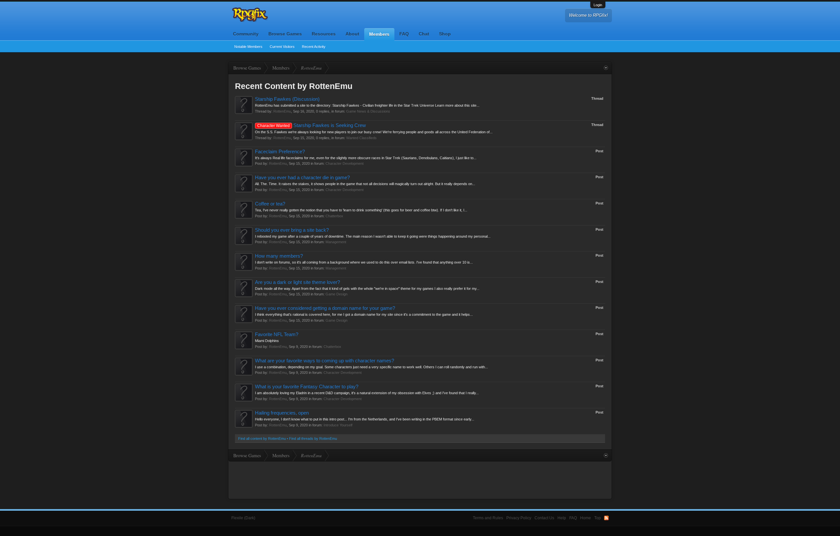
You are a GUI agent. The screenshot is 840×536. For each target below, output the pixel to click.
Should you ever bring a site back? (292, 230)
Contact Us (544, 518)
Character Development (345, 163)
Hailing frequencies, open (282, 413)
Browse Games (285, 33)
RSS (606, 518)
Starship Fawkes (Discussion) (287, 99)
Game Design (336, 294)
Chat (424, 33)
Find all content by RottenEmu (262, 438)
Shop (445, 33)
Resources (324, 33)
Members (379, 34)
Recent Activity (314, 47)
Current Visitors (282, 47)
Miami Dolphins (267, 341)
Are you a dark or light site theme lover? (297, 282)
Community (246, 33)
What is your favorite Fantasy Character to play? (306, 386)
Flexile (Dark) (243, 518)
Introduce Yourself (338, 425)
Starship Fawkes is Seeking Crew (311, 125)
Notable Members (248, 47)
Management (336, 242)
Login (598, 5)
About (352, 33)
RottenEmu (282, 111)
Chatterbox (334, 216)
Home (585, 518)
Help (561, 518)
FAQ (404, 33)
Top (597, 518)
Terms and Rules (488, 518)
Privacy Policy (518, 518)
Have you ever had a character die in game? (302, 177)
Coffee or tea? (270, 203)
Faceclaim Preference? (280, 151)
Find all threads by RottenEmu (313, 438)
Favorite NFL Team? (276, 334)
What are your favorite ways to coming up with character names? (324, 360)
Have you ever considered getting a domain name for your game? (325, 308)
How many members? (279, 256)
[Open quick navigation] (606, 68)
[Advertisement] (420, 479)
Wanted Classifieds (361, 138)
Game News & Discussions (368, 111)
